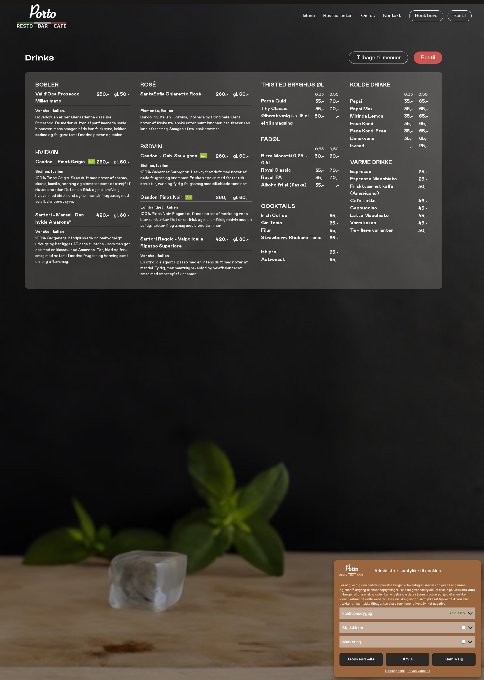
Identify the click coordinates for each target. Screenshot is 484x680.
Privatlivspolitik (419, 671)
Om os (368, 15)
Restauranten (338, 15)
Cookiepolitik (395, 671)
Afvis (407, 659)
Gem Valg (454, 659)
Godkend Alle (361, 659)
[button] (426, 15)
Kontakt (392, 15)
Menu (309, 15)
